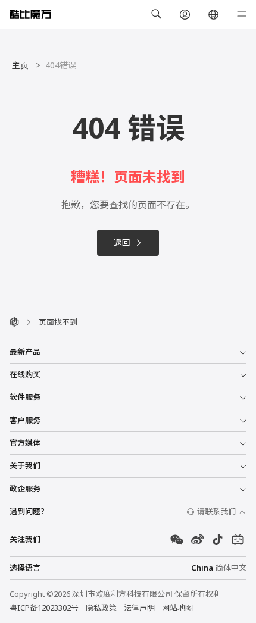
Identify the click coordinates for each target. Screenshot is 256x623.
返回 (122, 242)
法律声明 (139, 607)
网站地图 (177, 607)
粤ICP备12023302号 (44, 607)
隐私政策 (101, 607)
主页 (20, 65)
